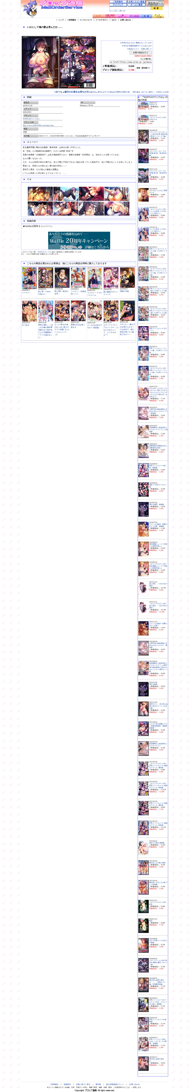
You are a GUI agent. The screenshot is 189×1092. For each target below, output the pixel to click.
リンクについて (86, 20)
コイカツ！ (26, 293)
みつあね (25, 325)
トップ (61, 20)
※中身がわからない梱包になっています (136, 43)
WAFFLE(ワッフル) (31, 119)
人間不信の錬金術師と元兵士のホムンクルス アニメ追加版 (158, 411)
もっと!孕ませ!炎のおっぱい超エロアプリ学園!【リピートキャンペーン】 (62, 330)
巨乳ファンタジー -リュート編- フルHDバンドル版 (158, 350)
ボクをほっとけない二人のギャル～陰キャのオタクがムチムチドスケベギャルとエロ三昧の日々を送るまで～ (158, 392)
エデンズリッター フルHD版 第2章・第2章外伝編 (158, 153)
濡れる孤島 (153, 684)
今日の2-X (153, 104)
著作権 (98, 1084)
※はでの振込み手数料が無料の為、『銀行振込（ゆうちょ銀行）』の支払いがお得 (111, 92)
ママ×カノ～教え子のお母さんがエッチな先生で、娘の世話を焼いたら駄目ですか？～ (127, 329)
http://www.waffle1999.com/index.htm (38, 125)
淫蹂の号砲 (124, 291)
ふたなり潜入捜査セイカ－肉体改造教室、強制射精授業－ (158, 726)
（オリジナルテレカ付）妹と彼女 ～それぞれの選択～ (158, 606)
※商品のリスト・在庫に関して (139, 49)
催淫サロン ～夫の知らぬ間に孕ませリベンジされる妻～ (158, 706)
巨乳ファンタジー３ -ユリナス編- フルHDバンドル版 (158, 251)
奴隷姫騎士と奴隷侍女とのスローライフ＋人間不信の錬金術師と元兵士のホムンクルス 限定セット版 (158, 667)
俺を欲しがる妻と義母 (157, 863)
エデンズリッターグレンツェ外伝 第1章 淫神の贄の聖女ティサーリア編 (158, 134)
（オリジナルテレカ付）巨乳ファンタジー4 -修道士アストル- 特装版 (158, 785)
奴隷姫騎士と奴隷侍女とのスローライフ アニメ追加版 (158, 429)
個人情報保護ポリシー (115, 1084)
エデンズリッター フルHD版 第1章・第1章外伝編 (158, 173)
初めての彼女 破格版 (156, 843)
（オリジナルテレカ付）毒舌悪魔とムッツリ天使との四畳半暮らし (158, 566)
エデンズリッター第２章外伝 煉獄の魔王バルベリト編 (158, 962)
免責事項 (67, 1084)
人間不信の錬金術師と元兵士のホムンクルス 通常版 (158, 645)
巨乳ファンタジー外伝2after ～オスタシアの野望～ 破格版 (158, 1041)
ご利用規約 (53, 1084)
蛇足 (151, 921)
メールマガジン (102, 20)
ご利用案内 (71, 20)
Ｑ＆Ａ (114, 20)
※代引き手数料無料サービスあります (137, 46)
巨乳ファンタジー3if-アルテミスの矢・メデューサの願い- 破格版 (158, 1002)
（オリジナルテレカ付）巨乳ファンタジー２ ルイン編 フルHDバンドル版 (158, 311)
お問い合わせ (125, 20)
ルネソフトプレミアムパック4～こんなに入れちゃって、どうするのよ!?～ (111, 330)
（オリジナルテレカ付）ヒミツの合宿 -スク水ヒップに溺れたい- (158, 211)
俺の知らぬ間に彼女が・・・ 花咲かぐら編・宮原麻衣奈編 (157, 982)
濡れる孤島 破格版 (156, 504)
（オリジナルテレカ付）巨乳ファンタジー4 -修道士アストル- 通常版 (158, 765)
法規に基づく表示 (83, 1084)
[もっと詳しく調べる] (117, 11)
